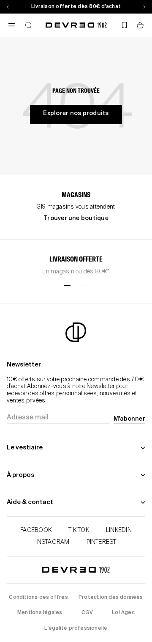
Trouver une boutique (76, 218)
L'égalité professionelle (75, 628)
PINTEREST (102, 542)
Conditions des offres (38, 597)
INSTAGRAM (52, 542)
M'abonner (129, 419)
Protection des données (111, 597)
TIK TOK (78, 530)
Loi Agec (123, 612)
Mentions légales (39, 612)
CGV (87, 612)
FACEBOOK (36, 530)
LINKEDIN (119, 530)
